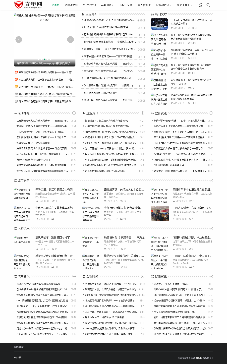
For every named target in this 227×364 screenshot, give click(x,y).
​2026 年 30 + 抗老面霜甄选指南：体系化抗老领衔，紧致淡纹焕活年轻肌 (112, 295)
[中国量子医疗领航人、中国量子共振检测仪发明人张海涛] (160, 268)
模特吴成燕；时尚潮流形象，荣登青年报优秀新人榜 (66, 256)
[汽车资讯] (73, 276)
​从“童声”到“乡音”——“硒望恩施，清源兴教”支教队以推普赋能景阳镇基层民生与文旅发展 (180, 154)
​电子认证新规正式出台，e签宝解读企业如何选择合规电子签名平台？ (112, 159)
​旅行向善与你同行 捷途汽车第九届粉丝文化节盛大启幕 (43, 295)
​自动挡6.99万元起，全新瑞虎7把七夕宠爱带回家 (41, 306)
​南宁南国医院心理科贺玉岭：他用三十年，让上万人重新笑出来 (180, 322)
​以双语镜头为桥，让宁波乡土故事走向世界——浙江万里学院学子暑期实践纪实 (180, 159)
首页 (56, 5)
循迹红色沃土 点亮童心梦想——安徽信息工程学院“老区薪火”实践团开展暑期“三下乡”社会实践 (132, 41)
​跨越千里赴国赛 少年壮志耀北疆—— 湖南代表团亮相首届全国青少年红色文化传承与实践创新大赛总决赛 (43, 148)
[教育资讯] (210, 113)
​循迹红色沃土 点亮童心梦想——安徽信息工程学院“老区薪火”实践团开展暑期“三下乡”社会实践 (180, 126)
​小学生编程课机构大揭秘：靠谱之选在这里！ (108, 126)
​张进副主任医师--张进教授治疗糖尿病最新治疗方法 (180, 328)
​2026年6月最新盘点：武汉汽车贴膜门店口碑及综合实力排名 (112, 165)
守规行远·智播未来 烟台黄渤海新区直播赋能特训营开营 (136, 208)
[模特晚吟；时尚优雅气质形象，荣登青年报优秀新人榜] (91, 268)
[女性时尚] (142, 276)
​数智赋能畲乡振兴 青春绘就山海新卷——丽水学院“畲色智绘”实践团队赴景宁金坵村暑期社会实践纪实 (180, 148)
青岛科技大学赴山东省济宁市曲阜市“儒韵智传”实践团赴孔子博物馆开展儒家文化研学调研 (65, 94)
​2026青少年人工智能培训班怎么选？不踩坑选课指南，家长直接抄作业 (112, 142)
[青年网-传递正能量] (29, 8)
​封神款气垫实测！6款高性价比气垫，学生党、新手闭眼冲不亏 (112, 283)
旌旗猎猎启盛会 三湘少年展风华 (100, 92)
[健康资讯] (210, 276)
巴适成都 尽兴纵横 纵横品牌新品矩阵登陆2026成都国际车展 (115, 34)
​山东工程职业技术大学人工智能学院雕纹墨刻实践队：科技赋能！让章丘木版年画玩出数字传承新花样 (180, 142)
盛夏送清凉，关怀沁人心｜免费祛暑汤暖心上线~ (132, 189)
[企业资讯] (142, 113)
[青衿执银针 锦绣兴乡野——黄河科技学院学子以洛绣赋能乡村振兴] (44, 17)
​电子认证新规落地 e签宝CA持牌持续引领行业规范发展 (112, 154)
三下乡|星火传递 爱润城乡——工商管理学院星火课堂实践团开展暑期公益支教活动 (126, 56)
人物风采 (145, 5)
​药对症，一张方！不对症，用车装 (171, 283)
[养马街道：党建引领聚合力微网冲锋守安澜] (23, 198)
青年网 (199, 358)
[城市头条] (210, 180)
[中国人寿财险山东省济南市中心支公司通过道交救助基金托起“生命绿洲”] (160, 220)
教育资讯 (109, 5)
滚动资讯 (164, 5)
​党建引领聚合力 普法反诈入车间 (33, 159)
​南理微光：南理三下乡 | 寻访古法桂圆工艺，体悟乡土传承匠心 (180, 131)
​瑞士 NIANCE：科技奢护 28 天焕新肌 (104, 317)
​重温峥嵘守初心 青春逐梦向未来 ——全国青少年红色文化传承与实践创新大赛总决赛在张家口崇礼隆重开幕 (43, 126)
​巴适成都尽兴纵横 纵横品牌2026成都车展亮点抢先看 (43, 311)
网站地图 (17, 357)
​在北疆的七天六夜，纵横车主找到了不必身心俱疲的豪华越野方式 (43, 334)
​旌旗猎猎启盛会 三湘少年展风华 (33, 142)
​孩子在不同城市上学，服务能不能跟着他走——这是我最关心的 (43, 154)
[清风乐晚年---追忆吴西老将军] (23, 241)
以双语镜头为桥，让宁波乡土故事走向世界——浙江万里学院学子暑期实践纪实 (59, 79)
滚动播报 (72, 5)
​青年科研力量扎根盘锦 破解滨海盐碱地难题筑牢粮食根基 (43, 170)
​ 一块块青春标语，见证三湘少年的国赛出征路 (40, 131)
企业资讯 (90, 5)
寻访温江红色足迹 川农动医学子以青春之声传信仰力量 (47, 101)
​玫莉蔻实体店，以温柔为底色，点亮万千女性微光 (110, 289)
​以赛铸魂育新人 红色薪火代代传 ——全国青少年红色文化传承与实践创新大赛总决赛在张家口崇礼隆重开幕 (43, 120)
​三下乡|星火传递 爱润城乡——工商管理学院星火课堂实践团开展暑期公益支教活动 (180, 137)
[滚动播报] (73, 113)
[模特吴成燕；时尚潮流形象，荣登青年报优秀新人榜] (23, 268)
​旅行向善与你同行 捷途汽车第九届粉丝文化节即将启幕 (43, 322)
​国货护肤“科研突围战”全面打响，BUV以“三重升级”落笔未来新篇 (112, 322)
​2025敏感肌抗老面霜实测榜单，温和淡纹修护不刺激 (112, 328)
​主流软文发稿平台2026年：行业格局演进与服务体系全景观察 (43, 165)
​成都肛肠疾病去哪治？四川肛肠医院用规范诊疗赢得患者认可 (180, 306)
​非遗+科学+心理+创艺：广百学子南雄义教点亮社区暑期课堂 (180, 120)
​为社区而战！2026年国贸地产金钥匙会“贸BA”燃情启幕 (112, 148)
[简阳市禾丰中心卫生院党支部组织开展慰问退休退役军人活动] (160, 202)
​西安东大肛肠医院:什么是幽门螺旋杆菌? (174, 311)
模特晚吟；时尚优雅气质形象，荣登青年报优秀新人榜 (136, 256)
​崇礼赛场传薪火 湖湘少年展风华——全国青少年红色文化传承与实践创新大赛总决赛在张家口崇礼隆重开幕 (43, 137)
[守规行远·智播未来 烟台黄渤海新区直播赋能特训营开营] (91, 220)
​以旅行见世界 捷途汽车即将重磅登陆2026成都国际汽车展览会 (43, 317)
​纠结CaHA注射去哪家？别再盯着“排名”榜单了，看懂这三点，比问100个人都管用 (180, 289)
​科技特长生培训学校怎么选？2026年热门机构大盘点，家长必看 (112, 137)
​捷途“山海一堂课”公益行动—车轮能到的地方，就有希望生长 (43, 328)
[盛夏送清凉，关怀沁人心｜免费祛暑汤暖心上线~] (91, 202)
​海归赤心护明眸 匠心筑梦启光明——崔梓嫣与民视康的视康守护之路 (112, 306)
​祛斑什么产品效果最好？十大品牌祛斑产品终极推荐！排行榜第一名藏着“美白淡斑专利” (112, 311)
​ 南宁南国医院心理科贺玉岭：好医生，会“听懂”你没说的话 (180, 300)
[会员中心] (201, 5)
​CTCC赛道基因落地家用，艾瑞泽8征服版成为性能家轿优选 (43, 300)
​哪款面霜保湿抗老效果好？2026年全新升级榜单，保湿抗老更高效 (112, 300)
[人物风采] (210, 228)
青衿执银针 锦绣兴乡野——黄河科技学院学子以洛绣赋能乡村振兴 (53, 86)
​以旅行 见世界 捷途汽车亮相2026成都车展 (38, 283)
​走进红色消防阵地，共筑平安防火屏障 (105, 170)
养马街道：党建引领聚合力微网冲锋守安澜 (60, 189)
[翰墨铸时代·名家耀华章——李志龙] (91, 246)
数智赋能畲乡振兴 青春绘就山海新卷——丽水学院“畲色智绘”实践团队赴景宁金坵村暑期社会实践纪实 (71, 72)
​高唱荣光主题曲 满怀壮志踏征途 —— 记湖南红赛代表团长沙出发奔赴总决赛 (180, 170)
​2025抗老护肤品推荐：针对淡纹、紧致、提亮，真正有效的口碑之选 (112, 334)
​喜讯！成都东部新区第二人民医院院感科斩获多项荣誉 (180, 317)
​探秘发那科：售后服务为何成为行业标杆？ (107, 120)
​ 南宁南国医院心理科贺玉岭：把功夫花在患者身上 (180, 295)
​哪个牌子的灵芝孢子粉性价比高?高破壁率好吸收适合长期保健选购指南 (180, 334)
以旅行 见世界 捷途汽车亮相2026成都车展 (106, 27)
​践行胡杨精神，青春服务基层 (169, 165)
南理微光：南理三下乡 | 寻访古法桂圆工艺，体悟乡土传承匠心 (116, 49)
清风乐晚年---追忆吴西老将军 (52, 237)
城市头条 (127, 5)
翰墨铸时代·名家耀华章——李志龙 (124, 237)
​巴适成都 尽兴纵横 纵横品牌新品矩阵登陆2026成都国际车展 (43, 289)
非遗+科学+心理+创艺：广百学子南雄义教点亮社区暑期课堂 (115, 19)
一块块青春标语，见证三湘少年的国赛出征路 (107, 78)
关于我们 (184, 5)
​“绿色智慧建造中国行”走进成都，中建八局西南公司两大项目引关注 (112, 131)
